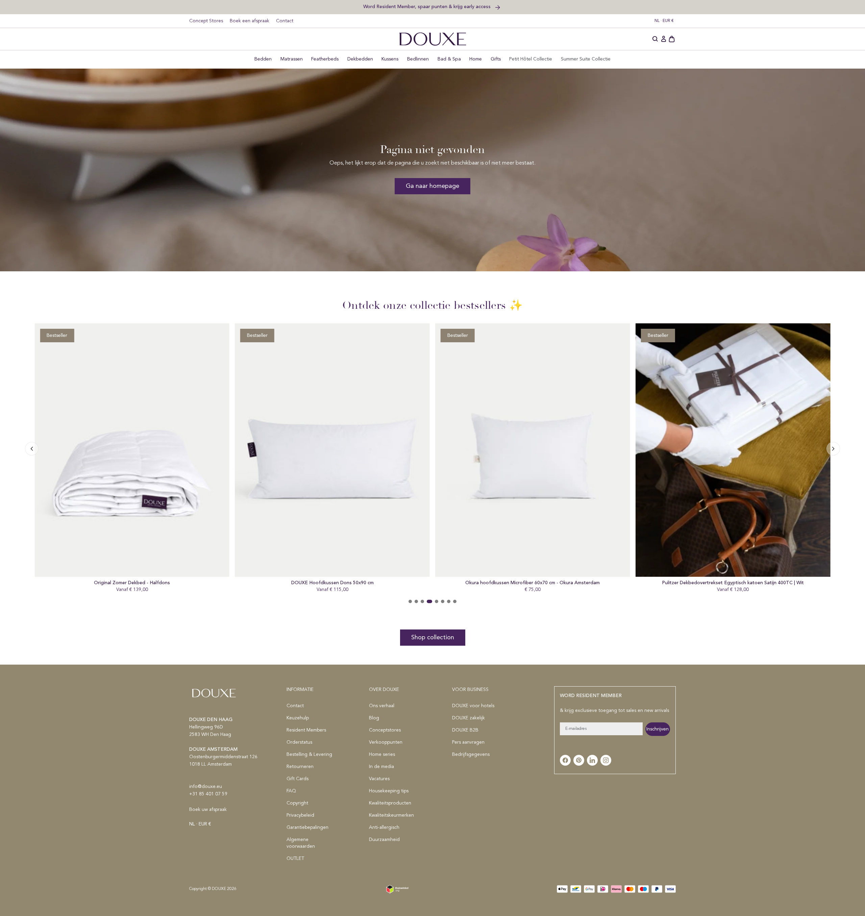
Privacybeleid (300, 815)
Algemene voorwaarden (301, 843)
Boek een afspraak (249, 21)
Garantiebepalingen (307, 827)
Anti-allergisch (384, 827)
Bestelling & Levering (309, 754)
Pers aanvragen (468, 742)
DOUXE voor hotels (473, 705)
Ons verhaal (381, 705)
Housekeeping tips (389, 791)
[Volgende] (32, 448)
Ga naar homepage (432, 186)
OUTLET (295, 858)
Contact (284, 21)
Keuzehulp (298, 718)
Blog (374, 718)
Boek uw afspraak (208, 809)
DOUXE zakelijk (468, 718)
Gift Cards (297, 778)
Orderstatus (299, 742)
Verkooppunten (385, 742)
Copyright (297, 803)
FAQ (291, 791)
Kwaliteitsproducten (390, 803)
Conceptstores (385, 730)
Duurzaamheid (384, 839)
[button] (655, 39)
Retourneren (300, 766)
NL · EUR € (664, 21)
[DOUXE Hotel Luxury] (432, 39)
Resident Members (306, 730)
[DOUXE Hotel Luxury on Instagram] (605, 760)
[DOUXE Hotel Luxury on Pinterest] (578, 760)
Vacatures (379, 778)
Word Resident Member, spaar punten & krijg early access (427, 6)
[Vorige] (833, 448)
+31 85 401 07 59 (208, 794)
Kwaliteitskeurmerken (391, 815)
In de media (381, 766)
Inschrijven (657, 729)
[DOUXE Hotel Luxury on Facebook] (565, 760)
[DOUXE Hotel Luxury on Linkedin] (592, 760)
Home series (382, 754)
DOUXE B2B (465, 730)
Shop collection (432, 638)
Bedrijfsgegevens (471, 754)
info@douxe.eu (205, 786)
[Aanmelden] (664, 39)
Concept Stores (206, 21)
